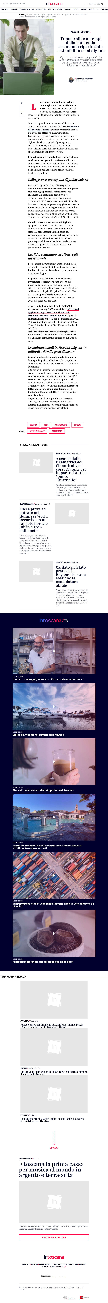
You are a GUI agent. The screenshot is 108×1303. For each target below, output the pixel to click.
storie (84, 9)
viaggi (91, 9)
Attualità (24, 1021)
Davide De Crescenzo (84, 79)
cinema (61, 14)
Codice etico (48, 1287)
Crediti (56, 1287)
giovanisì (68, 14)
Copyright (63, 1287)
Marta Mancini (34, 1068)
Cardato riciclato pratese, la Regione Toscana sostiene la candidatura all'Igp (71, 576)
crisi (45, 425)
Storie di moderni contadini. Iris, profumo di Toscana (43, 790)
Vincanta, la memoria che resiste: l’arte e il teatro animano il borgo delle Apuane (53, 1073)
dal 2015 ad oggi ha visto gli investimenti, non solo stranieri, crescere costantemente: (53, 312)
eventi (22, 17)
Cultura (23, 1068)
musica (67, 9)
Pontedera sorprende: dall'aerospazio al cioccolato (43, 961)
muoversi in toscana (80, 14)
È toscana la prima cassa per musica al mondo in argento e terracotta (51, 1169)
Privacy (30, 1287)
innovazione (41, 9)
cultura (13, 9)
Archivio (22, 1289)
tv (97, 9)
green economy (61, 425)
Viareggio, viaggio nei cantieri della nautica (38, 734)
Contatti (79, 1287)
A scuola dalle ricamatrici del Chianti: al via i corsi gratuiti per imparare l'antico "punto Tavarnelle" (71, 469)
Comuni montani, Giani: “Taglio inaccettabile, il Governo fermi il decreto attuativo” (52, 1120)
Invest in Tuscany (37, 431)
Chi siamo (72, 1287)
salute (75, 9)
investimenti (57, 431)
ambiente (4, 9)
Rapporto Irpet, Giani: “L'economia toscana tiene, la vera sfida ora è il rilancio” (53, 905)
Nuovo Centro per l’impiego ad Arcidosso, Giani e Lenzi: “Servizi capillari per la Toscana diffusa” (51, 1025)
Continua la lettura (54, 1237)
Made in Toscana (80, 31)
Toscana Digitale (40, 14)
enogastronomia (27, 9)
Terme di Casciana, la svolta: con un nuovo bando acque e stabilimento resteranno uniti (47, 847)
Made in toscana (55, 9)
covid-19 (33, 425)
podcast (104, 9)
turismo (53, 17)
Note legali (23, 1287)
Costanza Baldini (42, 504)
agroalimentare (52, 14)
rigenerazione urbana (32, 17)
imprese (77, 425)
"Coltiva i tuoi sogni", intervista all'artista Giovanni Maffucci (48, 679)
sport (43, 17)
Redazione (76, 453)
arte (47, 17)
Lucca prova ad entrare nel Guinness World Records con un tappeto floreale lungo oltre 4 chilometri (34, 520)
